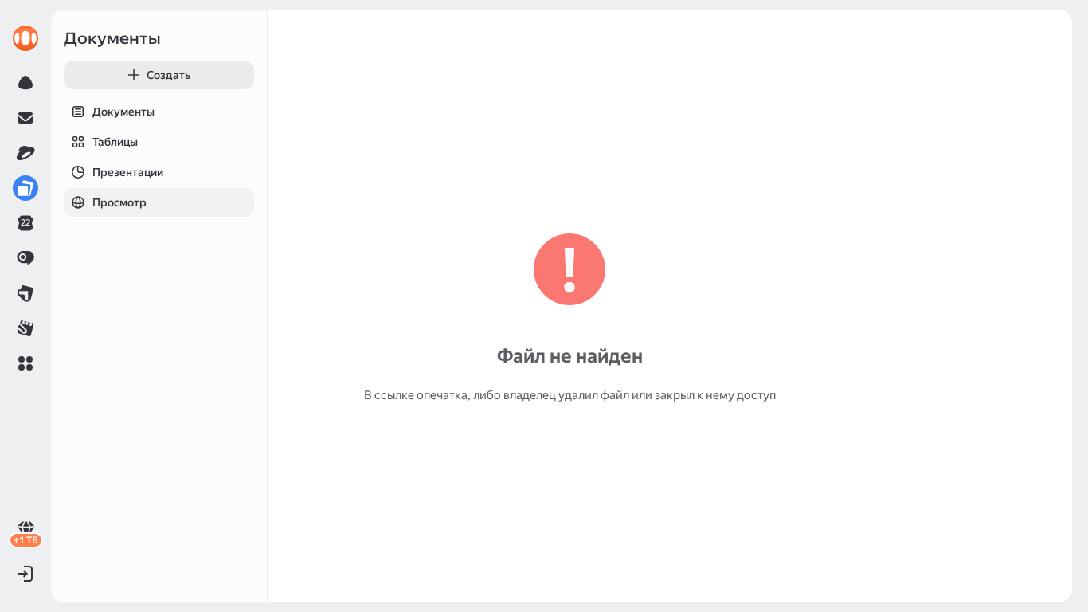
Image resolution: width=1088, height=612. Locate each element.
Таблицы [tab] (115, 141)
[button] (25, 363)
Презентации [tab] (127, 172)
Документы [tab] (123, 111)
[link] (25, 38)
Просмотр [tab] (119, 202)
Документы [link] (112, 38)
